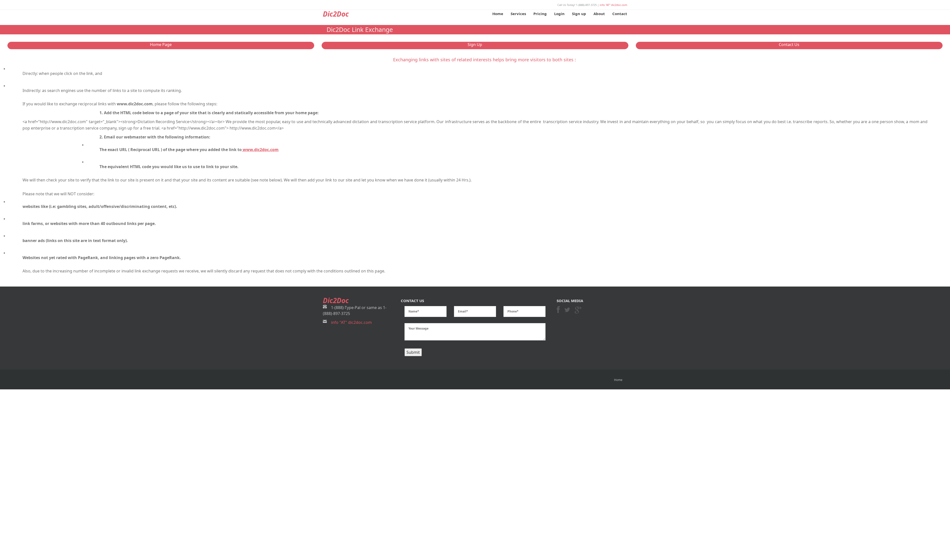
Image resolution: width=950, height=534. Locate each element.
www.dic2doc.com (260, 149)
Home (497, 13)
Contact (619, 13)
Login (559, 13)
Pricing (540, 13)
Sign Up (475, 44)
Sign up (579, 13)
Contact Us (789, 44)
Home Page (161, 44)
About (599, 13)
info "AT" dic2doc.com (613, 5)
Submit (413, 352)
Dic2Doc (336, 14)
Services (518, 13)
